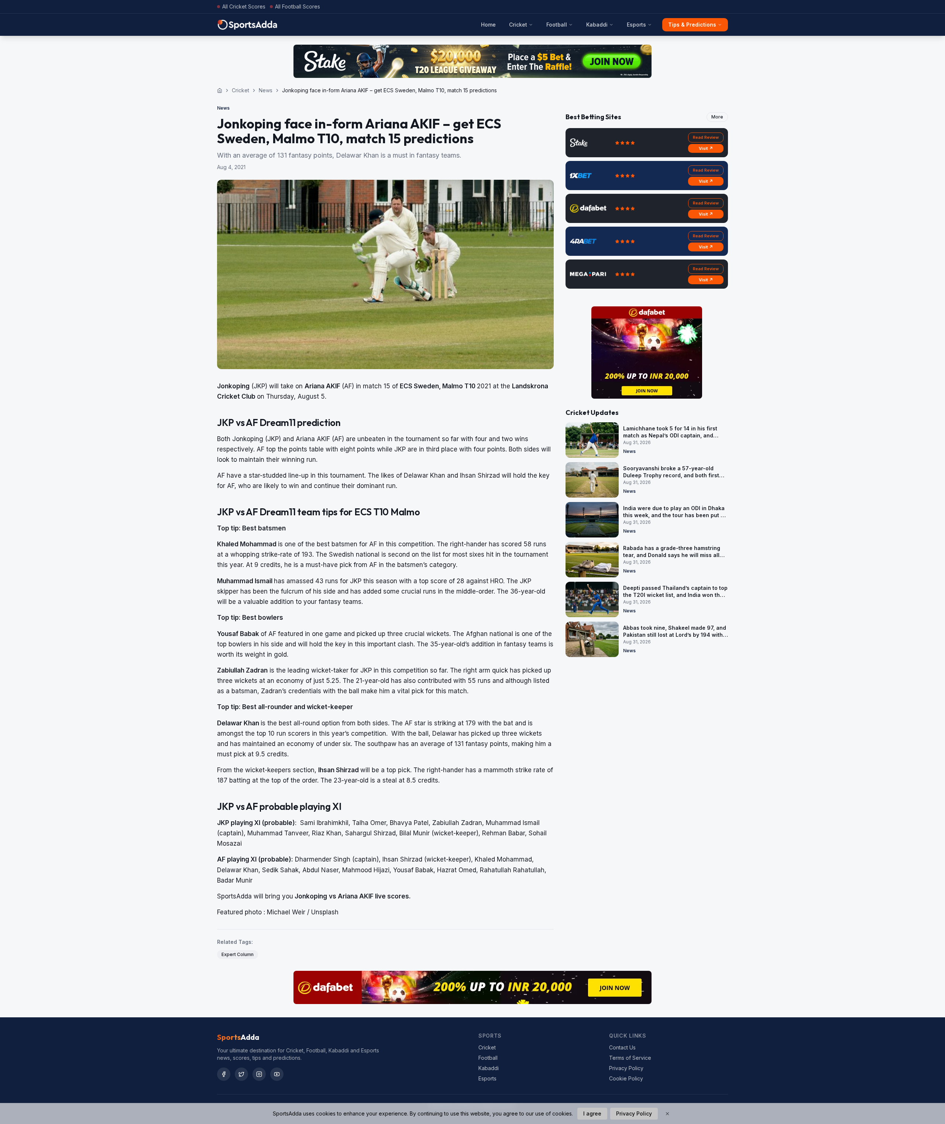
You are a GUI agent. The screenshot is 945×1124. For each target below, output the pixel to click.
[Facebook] (223, 1074)
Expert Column (237, 954)
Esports (636, 24)
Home (488, 24)
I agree (592, 1113)
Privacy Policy (626, 1068)
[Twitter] (241, 1074)
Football (556, 24)
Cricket (518, 24)
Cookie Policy (626, 1078)
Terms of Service (630, 1058)
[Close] (667, 1113)
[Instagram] (259, 1074)
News (265, 90)
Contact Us (622, 1047)
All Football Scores (297, 6)
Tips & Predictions (692, 24)
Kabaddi (597, 24)
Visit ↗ (706, 148)
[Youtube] (277, 1074)
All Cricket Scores (243, 6)
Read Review (706, 137)
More (717, 117)
